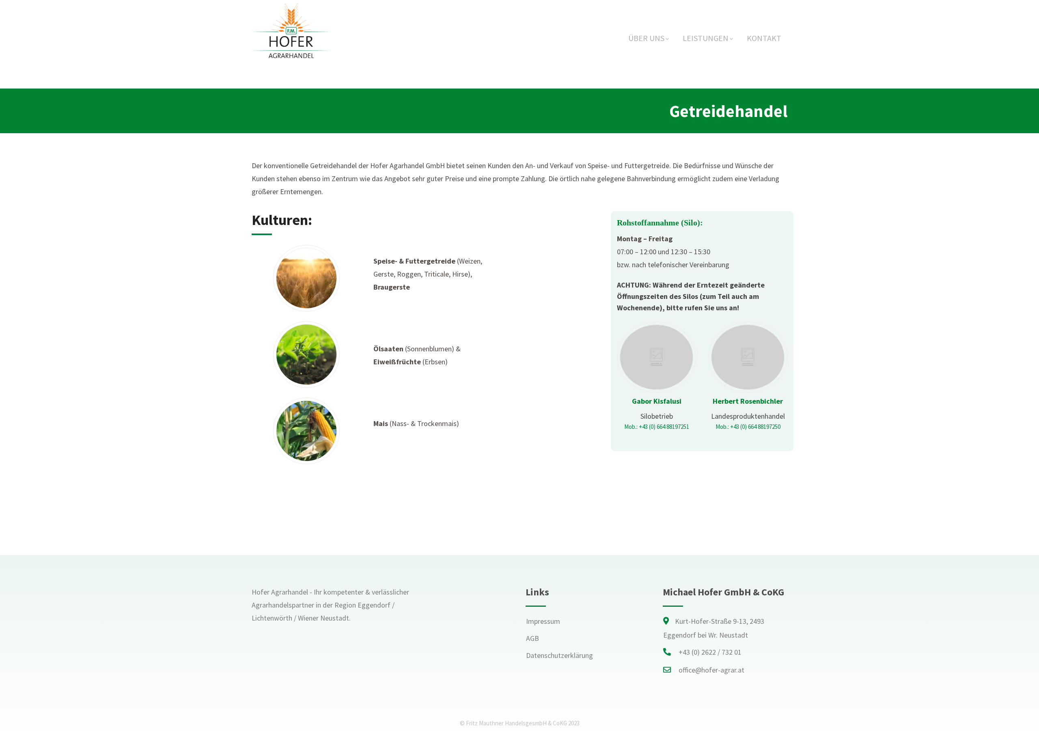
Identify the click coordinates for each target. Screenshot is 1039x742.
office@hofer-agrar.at (711, 670)
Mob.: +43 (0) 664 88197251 (656, 426)
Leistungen (706, 38)
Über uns (646, 38)
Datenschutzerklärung (559, 655)
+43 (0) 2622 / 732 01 (710, 652)
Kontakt (764, 38)
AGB (532, 638)
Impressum (543, 621)
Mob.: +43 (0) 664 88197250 (748, 426)
